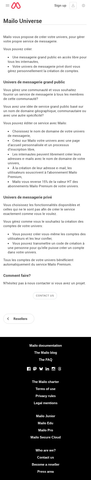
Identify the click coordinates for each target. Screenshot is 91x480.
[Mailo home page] (16, 5)
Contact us (45, 295)
